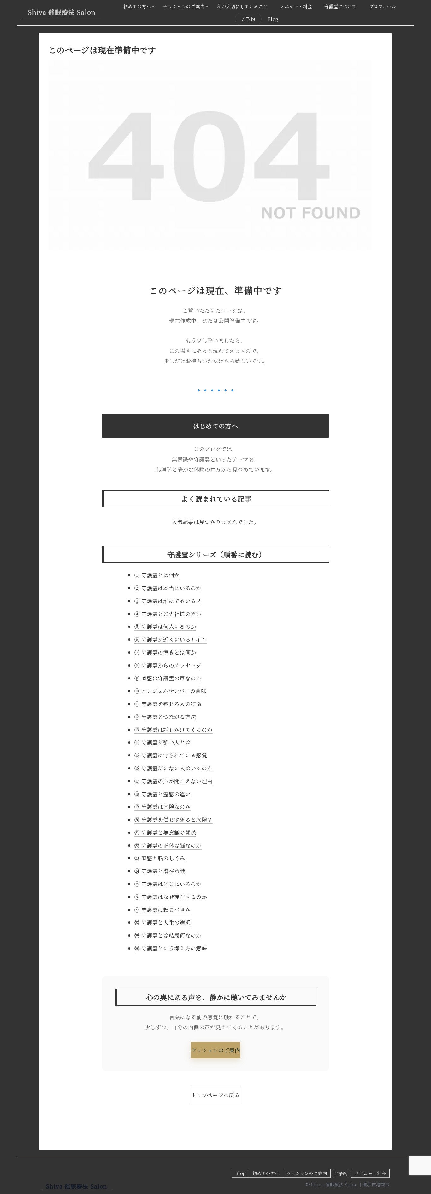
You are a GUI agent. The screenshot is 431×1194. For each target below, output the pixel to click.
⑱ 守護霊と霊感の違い (162, 794)
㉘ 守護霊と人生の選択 (162, 922)
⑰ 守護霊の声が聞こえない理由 (173, 781)
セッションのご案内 (215, 1050)
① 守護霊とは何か (157, 575)
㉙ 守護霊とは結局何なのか (167, 935)
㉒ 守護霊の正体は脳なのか (167, 845)
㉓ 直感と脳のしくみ (159, 858)
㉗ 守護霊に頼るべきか (162, 910)
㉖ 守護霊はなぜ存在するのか (170, 897)
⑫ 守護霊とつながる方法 (165, 717)
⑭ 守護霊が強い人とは (162, 742)
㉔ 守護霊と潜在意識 (159, 871)
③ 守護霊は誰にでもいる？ (167, 601)
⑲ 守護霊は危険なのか (162, 806)
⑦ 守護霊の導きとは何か (165, 652)
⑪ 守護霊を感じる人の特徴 (167, 704)
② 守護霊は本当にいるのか (167, 588)
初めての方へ (266, 1173)
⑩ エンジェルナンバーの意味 (170, 691)
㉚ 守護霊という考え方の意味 (170, 948)
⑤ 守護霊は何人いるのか (165, 626)
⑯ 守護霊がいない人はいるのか (173, 768)
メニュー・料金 (370, 1173)
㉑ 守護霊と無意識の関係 (165, 832)
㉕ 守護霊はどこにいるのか (167, 884)
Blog (240, 1173)
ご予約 (341, 1173)
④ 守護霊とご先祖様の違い (167, 614)
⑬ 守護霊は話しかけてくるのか (173, 729)
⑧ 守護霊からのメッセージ (167, 665)
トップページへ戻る (215, 1095)
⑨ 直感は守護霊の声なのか (167, 678)
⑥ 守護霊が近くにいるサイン (170, 639)
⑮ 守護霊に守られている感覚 (170, 755)
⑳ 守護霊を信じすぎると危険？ (173, 819)
